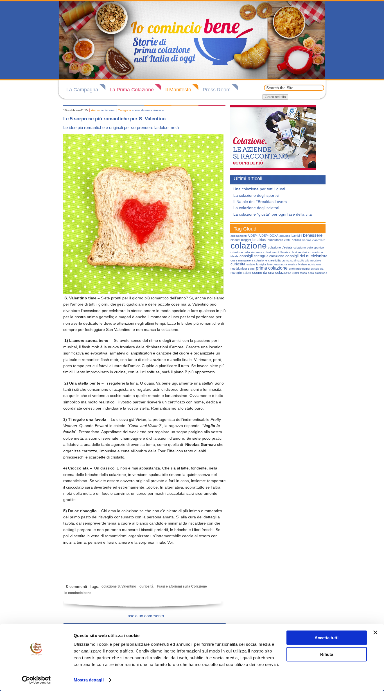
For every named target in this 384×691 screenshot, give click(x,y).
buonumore (275, 239)
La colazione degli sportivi (256, 195)
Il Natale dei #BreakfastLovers (260, 201)
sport (295, 272)
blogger (246, 239)
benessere (312, 235)
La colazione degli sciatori (256, 208)
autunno (284, 235)
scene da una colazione (148, 110)
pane (251, 268)
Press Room (217, 89)
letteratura (280, 264)
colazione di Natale (275, 252)
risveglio (236, 272)
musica (292, 264)
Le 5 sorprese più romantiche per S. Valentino (114, 118)
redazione (107, 110)
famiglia (261, 264)
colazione (249, 245)
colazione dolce (299, 252)
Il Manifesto (178, 89)
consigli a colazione (269, 256)
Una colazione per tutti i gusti (259, 189)
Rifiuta (326, 654)
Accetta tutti (326, 637)
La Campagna (82, 89)
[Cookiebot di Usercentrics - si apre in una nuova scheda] (36, 680)
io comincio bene (77, 593)
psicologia (317, 268)
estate (251, 264)
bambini (297, 235)
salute (247, 272)
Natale (302, 264)
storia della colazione (313, 272)
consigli (246, 256)
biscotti (235, 239)
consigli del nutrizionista (306, 256)
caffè (287, 239)
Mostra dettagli (89, 680)
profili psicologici (299, 268)
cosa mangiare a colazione (249, 260)
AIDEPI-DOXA (268, 235)
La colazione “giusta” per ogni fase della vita (272, 214)
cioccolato (318, 239)
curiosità (146, 586)
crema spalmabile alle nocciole (301, 260)
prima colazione (272, 268)
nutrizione (314, 264)
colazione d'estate (280, 247)
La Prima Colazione (132, 89)
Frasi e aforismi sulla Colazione (182, 586)
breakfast (259, 240)
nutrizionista (239, 268)
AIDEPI (252, 235)
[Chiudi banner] (375, 632)
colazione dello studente (246, 252)
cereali (296, 239)
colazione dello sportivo (308, 247)
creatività (274, 260)
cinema (306, 239)
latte (270, 264)
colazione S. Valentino (118, 586)
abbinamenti (239, 235)
